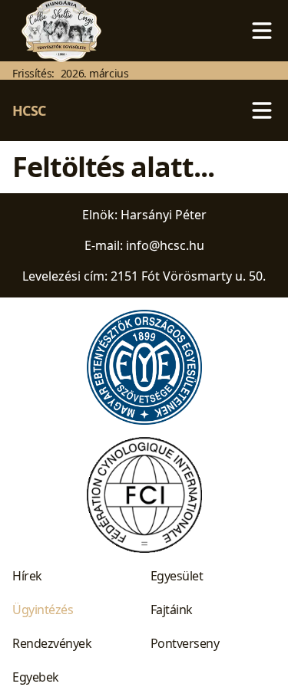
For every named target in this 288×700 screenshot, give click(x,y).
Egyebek (35, 677)
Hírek (27, 575)
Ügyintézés (42, 609)
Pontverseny (185, 643)
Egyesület (177, 575)
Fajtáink (172, 609)
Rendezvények (51, 643)
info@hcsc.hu (165, 245)
